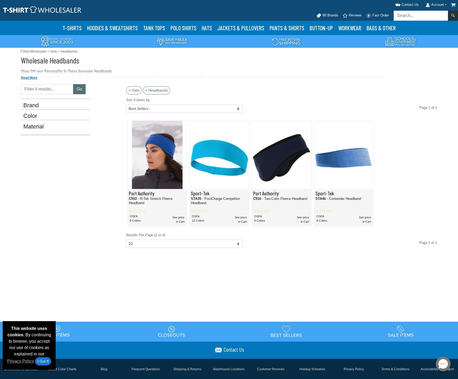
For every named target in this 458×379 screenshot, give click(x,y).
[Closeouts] (172, 331)
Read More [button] (29, 78)
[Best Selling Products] (286, 331)
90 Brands (330, 15)
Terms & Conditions (395, 369)
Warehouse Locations (229, 369)
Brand (31, 105)
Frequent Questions (145, 369)
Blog (104, 369)
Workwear (349, 27)
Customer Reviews (270, 369)
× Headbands (156, 90)
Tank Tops (154, 27)
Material (33, 127)
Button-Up (321, 27)
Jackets (240, 27)
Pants (287, 27)
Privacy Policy (20, 361)
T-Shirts (72, 27)
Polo (183, 27)
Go (79, 89)
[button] (400, 4)
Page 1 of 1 (428, 243)
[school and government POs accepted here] (401, 41)
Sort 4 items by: (138, 100)
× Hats (134, 90)
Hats (207, 27)
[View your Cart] (453, 5)
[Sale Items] (401, 331)
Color (30, 116)
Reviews (355, 15)
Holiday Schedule (312, 369)
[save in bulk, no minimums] (171, 41)
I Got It (43, 361)
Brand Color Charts (62, 369)
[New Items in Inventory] (57, 331)
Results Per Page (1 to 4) (145, 235)
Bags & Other (381, 27)
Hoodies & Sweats (112, 27)
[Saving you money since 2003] (57, 41)
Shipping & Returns (187, 369)
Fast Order (380, 15)
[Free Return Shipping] (286, 41)
